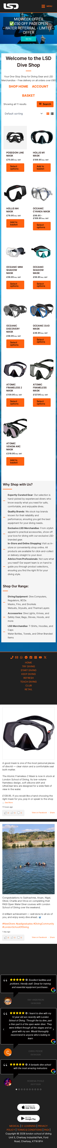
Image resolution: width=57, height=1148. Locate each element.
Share (52, 812)
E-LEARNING (29, 1126)
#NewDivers (8, 923)
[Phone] (11, 657)
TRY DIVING (28, 666)
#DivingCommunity (43, 923)
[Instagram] (35, 657)
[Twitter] (45, 657)
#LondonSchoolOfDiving (15, 927)
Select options (14, 167)
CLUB (28, 685)
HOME (28, 662)
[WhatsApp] (21, 657)
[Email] (16, 657)
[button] (28, 28)
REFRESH (28, 677)
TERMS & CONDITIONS (29, 1129)
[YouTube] (40, 657)
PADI (46, 1129)
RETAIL (28, 689)
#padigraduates (24, 923)
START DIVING (28, 670)
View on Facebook (39, 812)
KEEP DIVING (28, 674)
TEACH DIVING (28, 681)
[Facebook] (30, 657)
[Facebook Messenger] (26, 657)
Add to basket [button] (40, 167)
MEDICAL (14, 1126)
